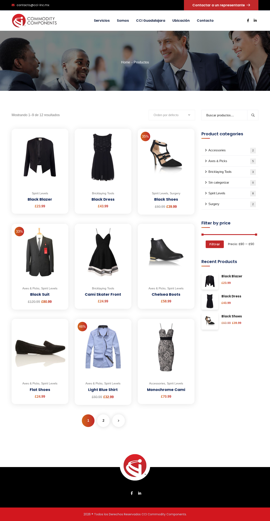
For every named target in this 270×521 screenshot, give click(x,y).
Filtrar (214, 244)
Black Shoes (166, 199)
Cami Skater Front (103, 294)
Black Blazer (40, 199)
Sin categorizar (231, 182)
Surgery (175, 193)
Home (125, 62)
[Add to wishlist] (60, 139)
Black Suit (40, 294)
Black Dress (103, 199)
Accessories (157, 383)
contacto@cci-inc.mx (33, 5)
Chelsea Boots (166, 294)
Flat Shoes (40, 389)
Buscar (252, 115)
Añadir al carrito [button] (60, 129)
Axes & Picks (30, 288)
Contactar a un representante (218, 5)
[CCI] (34, 20)
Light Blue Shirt (103, 389)
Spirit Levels (40, 193)
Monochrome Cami (166, 389)
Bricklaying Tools (103, 193)
